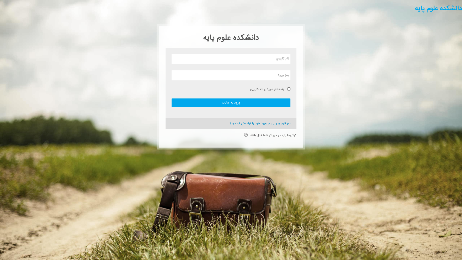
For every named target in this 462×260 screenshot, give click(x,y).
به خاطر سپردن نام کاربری (267, 89)
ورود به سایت (231, 103)
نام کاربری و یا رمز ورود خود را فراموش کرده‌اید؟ (260, 123)
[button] (245, 135)
